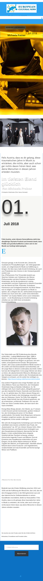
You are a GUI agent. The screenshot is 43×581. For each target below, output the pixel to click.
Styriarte (7, 232)
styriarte (20, 27)
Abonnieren (21, 553)
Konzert (10, 27)
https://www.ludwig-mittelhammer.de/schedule (24, 379)
